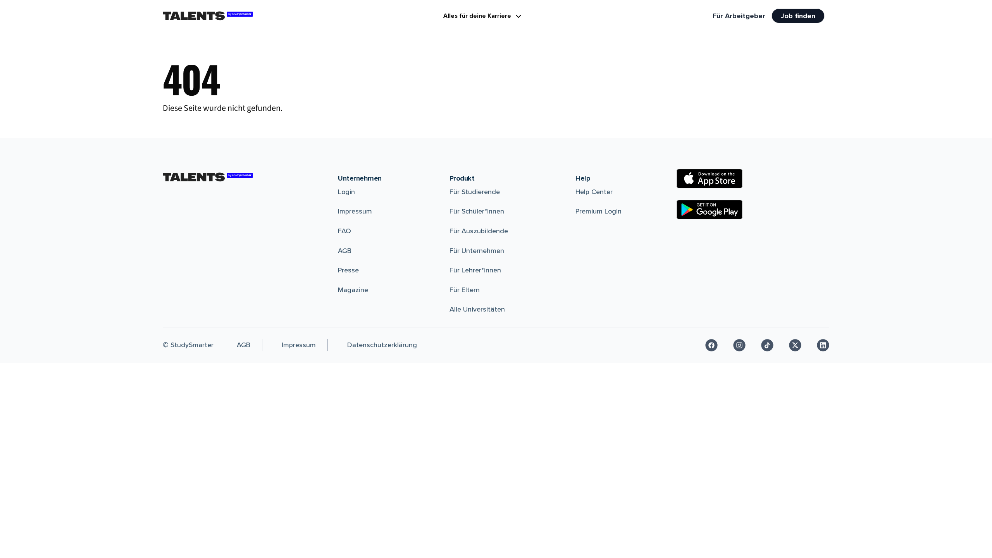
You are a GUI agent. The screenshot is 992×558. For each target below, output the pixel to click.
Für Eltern (465, 290)
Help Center (594, 192)
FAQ (344, 231)
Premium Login (598, 211)
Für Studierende (475, 192)
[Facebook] (711, 345)
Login (346, 192)
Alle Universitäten (477, 309)
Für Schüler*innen (477, 211)
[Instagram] (739, 345)
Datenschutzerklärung (382, 345)
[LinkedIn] (823, 345)
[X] (795, 345)
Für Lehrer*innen (475, 270)
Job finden (798, 16)
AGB (344, 250)
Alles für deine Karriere (477, 16)
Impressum (355, 211)
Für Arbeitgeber (739, 16)
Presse (348, 270)
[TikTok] (767, 345)
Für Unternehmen (477, 250)
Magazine (353, 290)
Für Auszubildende (479, 231)
